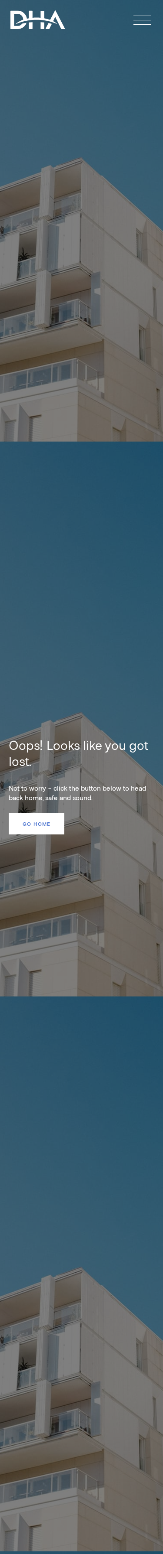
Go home (36, 824)
